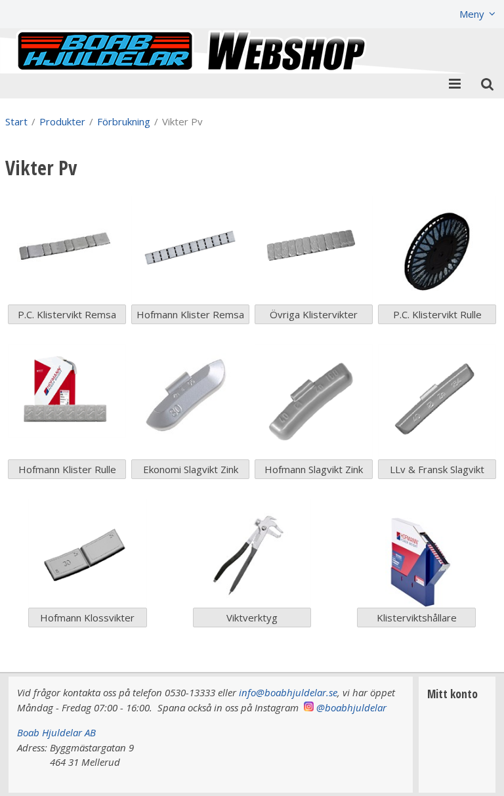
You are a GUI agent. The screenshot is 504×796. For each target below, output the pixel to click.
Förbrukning (123, 121)
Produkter (62, 121)
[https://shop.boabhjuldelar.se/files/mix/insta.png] (309, 707)
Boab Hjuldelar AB (56, 732)
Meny (471, 13)
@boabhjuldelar (351, 707)
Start (16, 121)
